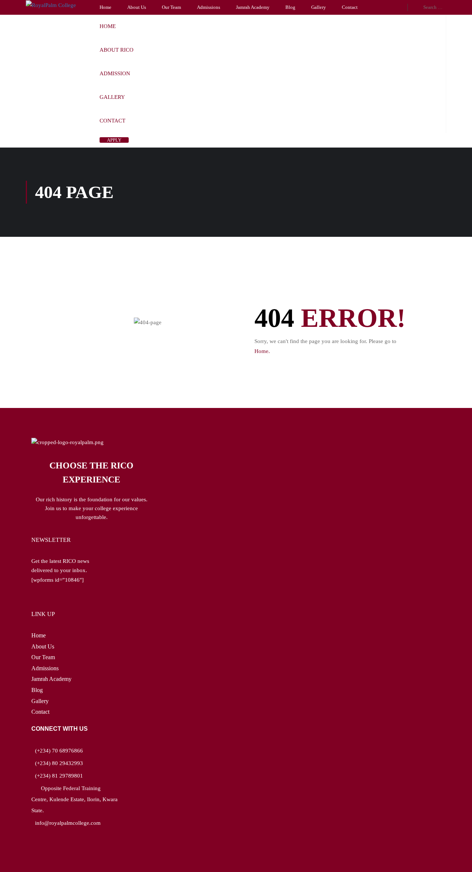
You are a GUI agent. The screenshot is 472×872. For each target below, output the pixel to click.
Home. (262, 351)
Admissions (208, 7)
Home (105, 7)
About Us (136, 7)
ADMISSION (115, 73)
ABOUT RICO (116, 50)
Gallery (318, 7)
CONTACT (112, 121)
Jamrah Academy (253, 7)
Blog (290, 7)
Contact (350, 7)
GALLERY (112, 97)
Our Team (171, 7)
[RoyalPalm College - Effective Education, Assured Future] (51, 5)
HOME (108, 26)
